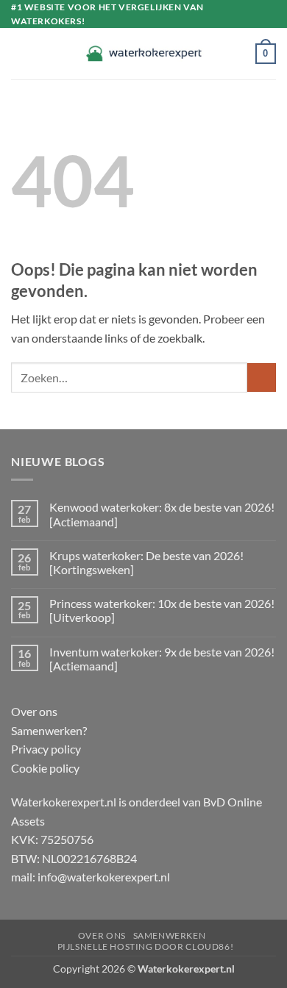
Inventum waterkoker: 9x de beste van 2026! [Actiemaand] (161, 659)
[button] (20, 54)
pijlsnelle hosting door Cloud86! (145, 946)
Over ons (34, 711)
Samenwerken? (49, 730)
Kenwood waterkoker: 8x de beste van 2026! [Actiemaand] (161, 514)
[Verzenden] (261, 377)
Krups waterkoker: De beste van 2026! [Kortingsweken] (146, 562)
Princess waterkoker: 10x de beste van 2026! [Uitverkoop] (161, 610)
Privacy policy (46, 749)
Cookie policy (45, 768)
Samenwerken (169, 935)
